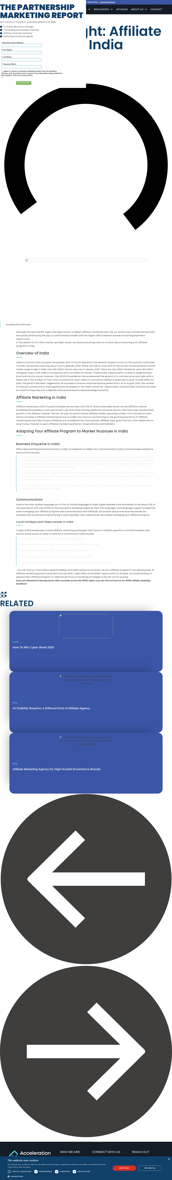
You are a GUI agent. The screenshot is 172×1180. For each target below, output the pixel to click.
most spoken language (41, 505)
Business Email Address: (12, 43)
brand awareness (34, 531)
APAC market (46, 343)
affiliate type (107, 421)
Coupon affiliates (52, 421)
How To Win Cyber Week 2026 (33, 647)
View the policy (24, 1167)
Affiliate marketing (26, 407)
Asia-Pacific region (41, 332)
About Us (137, 9)
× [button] (169, 1159)
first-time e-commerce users (63, 380)
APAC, (71, 574)
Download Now (23, 83)
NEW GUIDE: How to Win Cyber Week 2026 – (86, 2)
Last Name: (6, 57)
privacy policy (26, 75)
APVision (122, 9)
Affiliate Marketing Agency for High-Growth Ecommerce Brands (57, 769)
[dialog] (86, 1168)
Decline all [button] (150, 1168)
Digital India (111, 387)
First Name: (6, 50)
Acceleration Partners (18, 325)
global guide (144, 570)
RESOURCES (101, 9)
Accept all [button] (124, 1168)
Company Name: (8, 64)
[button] (86, 880)
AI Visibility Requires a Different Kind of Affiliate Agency (51, 708)
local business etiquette (139, 449)
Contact (156, 9)
